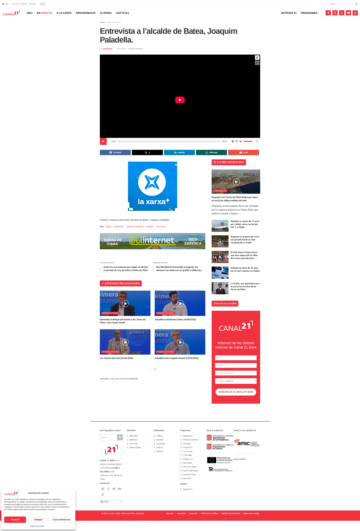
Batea (108, 227)
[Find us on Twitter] (341, 12)
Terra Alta (161, 227)
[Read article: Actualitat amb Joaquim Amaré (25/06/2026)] (180, 342)
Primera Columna (114, 22)
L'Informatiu (220, 191)
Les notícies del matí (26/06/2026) (116, 358)
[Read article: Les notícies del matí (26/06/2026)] (125, 342)
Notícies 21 (289, 13)
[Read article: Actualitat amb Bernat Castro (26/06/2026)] (180, 303)
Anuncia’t (23, 4)
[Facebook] (102, 489)
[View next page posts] (155, 369)
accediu (112, 379)
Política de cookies (37, 526)
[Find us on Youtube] (348, 12)
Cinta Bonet (107, 49)
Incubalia (140, 513)
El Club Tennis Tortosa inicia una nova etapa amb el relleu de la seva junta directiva (244, 255)
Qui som (15, 4)
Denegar (38, 519)
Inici (29, 13)
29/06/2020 (121, 49)
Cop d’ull (123, 13)
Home (102, 22)
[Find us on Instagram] (335, 12)
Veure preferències (61, 519)
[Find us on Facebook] (328, 12)
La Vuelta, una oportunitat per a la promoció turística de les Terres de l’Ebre (245, 286)
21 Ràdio (106, 13)
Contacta (32, 4)
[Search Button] (356, 4)
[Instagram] (108, 489)
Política (150, 227)
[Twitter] (114, 489)
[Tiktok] (102, 494)
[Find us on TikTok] (355, 12)
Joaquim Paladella (135, 227)
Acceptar (15, 519)
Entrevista (118, 227)
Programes (309, 13)
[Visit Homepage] (11, 12)
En (44, 13)
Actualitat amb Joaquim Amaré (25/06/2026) (177, 358)
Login (6, 4)
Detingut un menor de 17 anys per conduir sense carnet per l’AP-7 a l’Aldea (245, 224)
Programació (85, 13)
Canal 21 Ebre (114, 513)
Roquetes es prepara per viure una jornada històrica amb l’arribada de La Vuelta (245, 239)
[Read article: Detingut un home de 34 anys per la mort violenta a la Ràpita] (220, 273)
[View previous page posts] (150, 369)
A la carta (64, 13)
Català (105, 502)
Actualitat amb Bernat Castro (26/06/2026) (175, 319)
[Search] (120, 437)
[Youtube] (119, 489)
